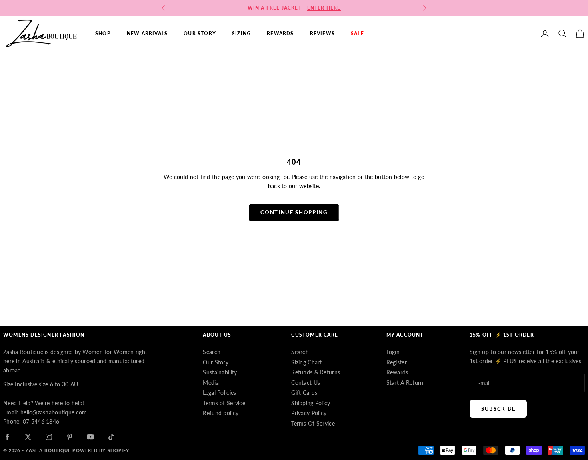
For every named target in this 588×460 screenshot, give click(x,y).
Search (211, 351)
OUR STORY (200, 33)
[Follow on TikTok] (111, 437)
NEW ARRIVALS (147, 33)
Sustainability (220, 372)
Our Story (215, 362)
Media (210, 382)
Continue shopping (294, 212)
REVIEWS (322, 33)
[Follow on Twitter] (28, 437)
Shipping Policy (310, 403)
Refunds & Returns (315, 372)
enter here (324, 8)
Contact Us (305, 382)
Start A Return (405, 382)
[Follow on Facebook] (7, 437)
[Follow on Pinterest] (70, 437)
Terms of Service (224, 403)
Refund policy (220, 413)
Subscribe (498, 409)
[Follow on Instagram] (49, 437)
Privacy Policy (308, 413)
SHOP (103, 33)
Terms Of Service (312, 423)
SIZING (241, 33)
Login (393, 351)
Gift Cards (304, 392)
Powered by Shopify (100, 450)
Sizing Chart (306, 362)
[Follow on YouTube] (90, 437)
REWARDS (280, 33)
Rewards (397, 372)
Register (396, 362)
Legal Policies (219, 392)
